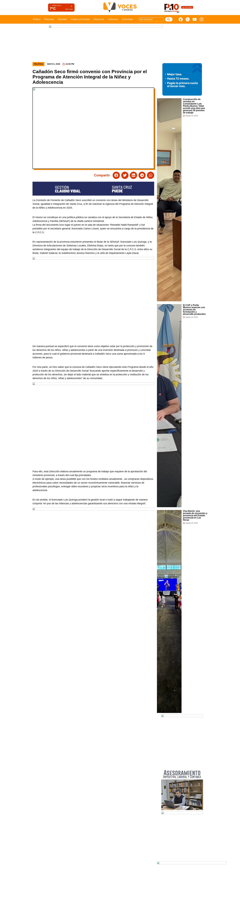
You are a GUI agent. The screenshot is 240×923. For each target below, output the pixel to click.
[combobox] (151, 19)
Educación (99, 19)
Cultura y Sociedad (80, 19)
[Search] (168, 19)
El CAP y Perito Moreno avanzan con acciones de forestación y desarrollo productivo (194, 309)
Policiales (49, 19)
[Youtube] (195, 19)
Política (36, 19)
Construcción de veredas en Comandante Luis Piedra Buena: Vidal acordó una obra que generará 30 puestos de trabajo (194, 106)
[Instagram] (201, 19)
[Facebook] (181, 19)
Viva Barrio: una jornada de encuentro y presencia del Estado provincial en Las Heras (195, 515)
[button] (116, 175)
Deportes (62, 19)
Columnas (113, 19)
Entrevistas (127, 19)
